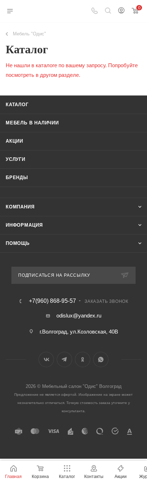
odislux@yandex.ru (78, 315)
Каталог (17, 104)
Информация (24, 225)
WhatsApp (100, 359)
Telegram (64, 359)
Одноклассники (82, 359)
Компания (20, 207)
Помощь (18, 243)
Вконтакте (46, 359)
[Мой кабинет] (121, 11)
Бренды (17, 177)
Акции (14, 141)
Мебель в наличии (32, 122)
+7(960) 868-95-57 (52, 301)
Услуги (15, 159)
